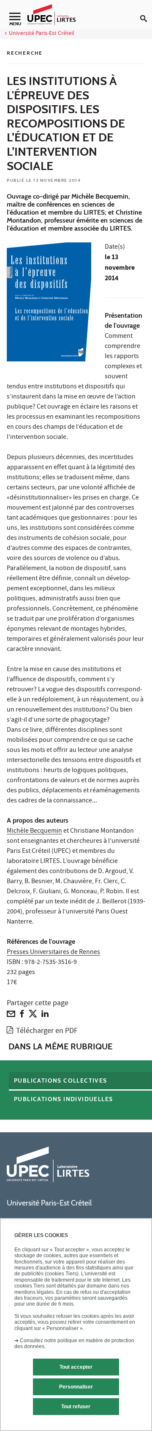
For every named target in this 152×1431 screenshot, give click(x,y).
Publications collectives (60, 1080)
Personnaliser (76, 1387)
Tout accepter (76, 1367)
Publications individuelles (63, 1099)
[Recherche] (146, 12)
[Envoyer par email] (11, 1015)
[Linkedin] (45, 1015)
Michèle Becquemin (34, 831)
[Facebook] (21, 1015)
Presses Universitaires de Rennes (53, 953)
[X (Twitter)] (33, 1015)
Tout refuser (75, 1407)
